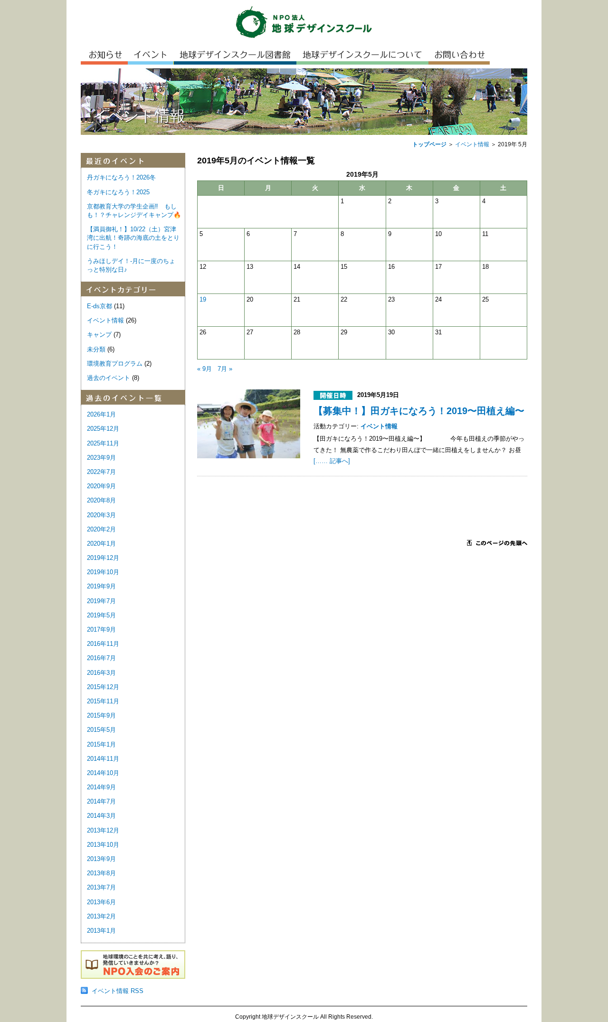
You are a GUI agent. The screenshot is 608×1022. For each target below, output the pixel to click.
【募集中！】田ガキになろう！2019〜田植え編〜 (419, 411)
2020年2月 (101, 529)
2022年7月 (101, 471)
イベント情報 (472, 144)
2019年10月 (103, 572)
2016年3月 (101, 672)
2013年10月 (103, 844)
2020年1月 (101, 543)
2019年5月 (101, 615)
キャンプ (99, 334)
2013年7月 (101, 887)
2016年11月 (103, 643)
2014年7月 (101, 801)
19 (203, 299)
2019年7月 (101, 601)
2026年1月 (101, 414)
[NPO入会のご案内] (133, 976)
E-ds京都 (99, 306)
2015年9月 (101, 715)
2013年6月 (101, 902)
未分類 (96, 349)
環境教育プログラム (114, 363)
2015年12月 (103, 687)
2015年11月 (103, 701)
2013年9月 (101, 858)
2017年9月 (101, 629)
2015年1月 (101, 744)
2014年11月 (103, 758)
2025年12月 (103, 428)
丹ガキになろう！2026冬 (121, 177)
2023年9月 (101, 457)
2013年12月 (103, 830)
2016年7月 (101, 658)
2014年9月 (101, 787)
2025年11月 (103, 443)
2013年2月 (101, 916)
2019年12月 (103, 557)
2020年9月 (101, 486)
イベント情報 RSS (117, 990)
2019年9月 (101, 586)
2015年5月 (101, 729)
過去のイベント (108, 377)
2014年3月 (101, 815)
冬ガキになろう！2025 (118, 192)
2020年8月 (101, 500)
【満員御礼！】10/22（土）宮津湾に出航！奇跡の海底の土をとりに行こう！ (133, 238)
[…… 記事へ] (332, 460)
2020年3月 (101, 515)
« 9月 (204, 368)
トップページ (429, 144)
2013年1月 (101, 930)
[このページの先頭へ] (497, 543)
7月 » (225, 368)
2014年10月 (103, 772)
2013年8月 (101, 873)
